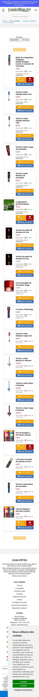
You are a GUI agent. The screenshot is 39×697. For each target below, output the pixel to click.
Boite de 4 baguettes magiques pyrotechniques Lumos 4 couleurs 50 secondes (25, 62)
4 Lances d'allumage (24, 309)
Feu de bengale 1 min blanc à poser (23, 434)
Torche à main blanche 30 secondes (22, 175)
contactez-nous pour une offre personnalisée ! (23, 4)
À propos (19, 594)
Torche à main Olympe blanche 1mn (23, 120)
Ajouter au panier (25, 84)
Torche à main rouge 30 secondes (24, 148)
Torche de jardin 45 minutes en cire (24, 258)
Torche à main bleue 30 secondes (24, 485)
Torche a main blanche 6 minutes (23, 359)
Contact (19, 599)
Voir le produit (21, 79)
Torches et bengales (29, 21)
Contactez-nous (22, 625)
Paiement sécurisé (19, 597)
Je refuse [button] (23, 686)
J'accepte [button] (23, 681)
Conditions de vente (19, 602)
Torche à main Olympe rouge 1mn (24, 335)
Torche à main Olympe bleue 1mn (24, 93)
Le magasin (19, 588)
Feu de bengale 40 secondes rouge (23, 284)
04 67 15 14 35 (24, 622)
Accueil (4, 21)
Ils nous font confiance (19, 605)
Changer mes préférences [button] (23, 690)
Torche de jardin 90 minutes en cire (24, 231)
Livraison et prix (19, 591)
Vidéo (30, 80)
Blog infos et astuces (19, 608)
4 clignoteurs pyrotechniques (22, 203)
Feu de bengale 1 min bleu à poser (23, 510)
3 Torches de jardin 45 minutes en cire (24, 460)
